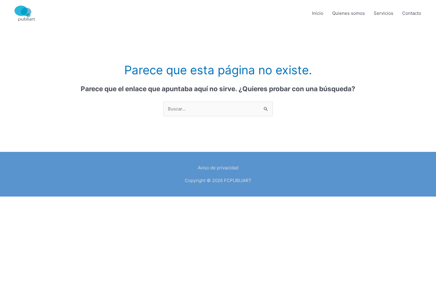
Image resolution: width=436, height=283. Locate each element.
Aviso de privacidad (218, 168)
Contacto (411, 13)
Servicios (383, 13)
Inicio (317, 13)
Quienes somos (348, 13)
